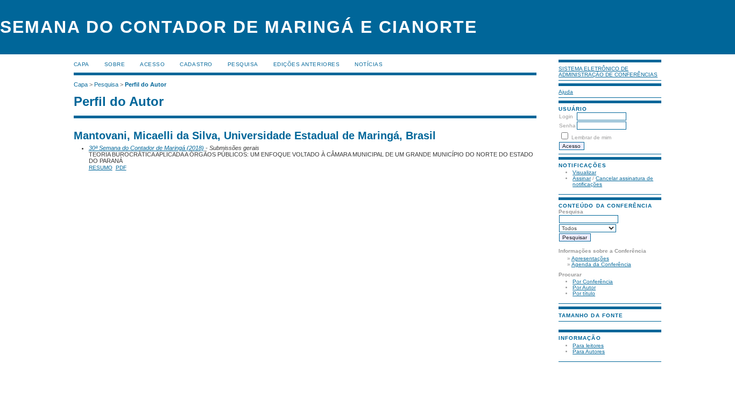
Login (566, 116)
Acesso (152, 64)
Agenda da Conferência (601, 264)
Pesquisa (243, 64)
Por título (584, 293)
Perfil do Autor (145, 84)
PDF (121, 167)
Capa (81, 64)
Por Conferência (593, 281)
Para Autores (589, 351)
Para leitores (588, 345)
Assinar (582, 178)
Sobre (114, 64)
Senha (567, 126)
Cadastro (196, 64)
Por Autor (584, 287)
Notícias (369, 64)
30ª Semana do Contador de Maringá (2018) (146, 148)
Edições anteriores (306, 64)
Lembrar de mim (591, 137)
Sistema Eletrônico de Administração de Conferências (608, 71)
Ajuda (566, 92)
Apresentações (590, 258)
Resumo (100, 167)
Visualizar (584, 172)
